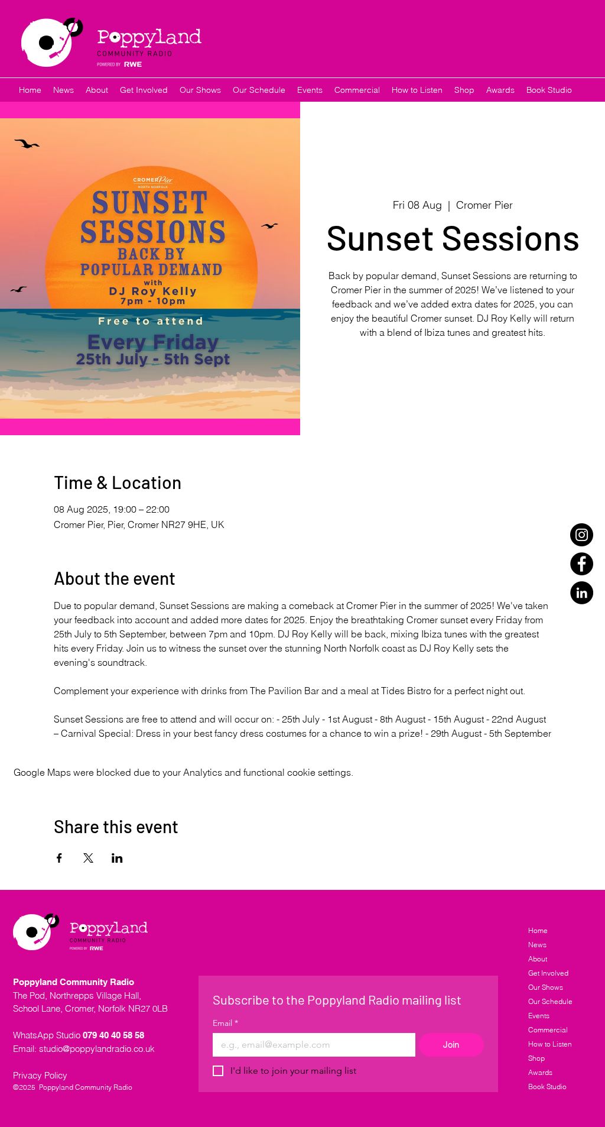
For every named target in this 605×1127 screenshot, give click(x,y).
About (537, 958)
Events (538, 1015)
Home (538, 930)
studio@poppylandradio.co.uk (97, 1048)
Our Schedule (550, 1001)
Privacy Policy (40, 1075)
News (537, 944)
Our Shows (545, 987)
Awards (540, 1072)
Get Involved (548, 973)
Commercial (548, 1029)
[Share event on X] (88, 858)
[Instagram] (581, 534)
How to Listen (550, 1043)
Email (225, 1023)
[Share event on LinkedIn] (117, 858)
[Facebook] (581, 563)
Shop (536, 1058)
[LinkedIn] (581, 592)
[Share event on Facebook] (59, 858)
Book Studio (547, 1086)
